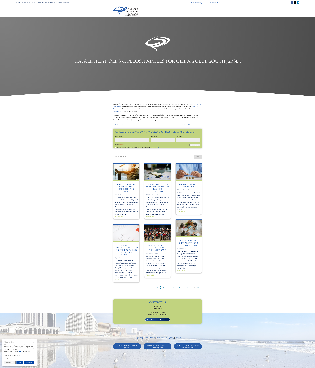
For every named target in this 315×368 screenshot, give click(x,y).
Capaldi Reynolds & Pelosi (122, 258)
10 (179, 287)
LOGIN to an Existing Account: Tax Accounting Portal (188, 346)
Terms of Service (150, 338)
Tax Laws (156, 194)
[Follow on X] (295, 2)
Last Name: (179, 136)
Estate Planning (181, 248)
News (156, 253)
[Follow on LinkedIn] (298, 2)
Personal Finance (187, 190)
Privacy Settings (139, 338)
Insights (200, 11)
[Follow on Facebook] (292, 2)
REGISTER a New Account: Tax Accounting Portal (157, 346)
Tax (121, 194)
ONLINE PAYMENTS (195, 2)
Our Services (175, 11)
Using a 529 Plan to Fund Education (188, 185)
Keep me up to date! (195, 145)
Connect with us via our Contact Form (157, 320)
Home (160, 11)
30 (187, 287)
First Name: (154, 136)
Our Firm (166, 11)
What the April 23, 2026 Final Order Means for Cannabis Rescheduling (157, 187)
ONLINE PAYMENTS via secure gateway (127, 346)
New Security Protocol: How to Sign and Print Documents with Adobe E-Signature (126, 250)
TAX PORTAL (215, 2)
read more (119, 216)
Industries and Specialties (188, 11)
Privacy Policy (155, 147)
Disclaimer (178, 338)
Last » (198, 287)
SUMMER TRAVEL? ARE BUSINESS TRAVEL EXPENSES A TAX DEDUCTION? (126, 187)
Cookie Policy (160, 338)
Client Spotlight (150, 253)
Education (180, 190)
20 (183, 287)
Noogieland (117, 111)
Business (117, 194)
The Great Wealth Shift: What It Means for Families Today (188, 242)
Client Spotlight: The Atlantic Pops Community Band (157, 247)
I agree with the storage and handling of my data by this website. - (138, 147)
